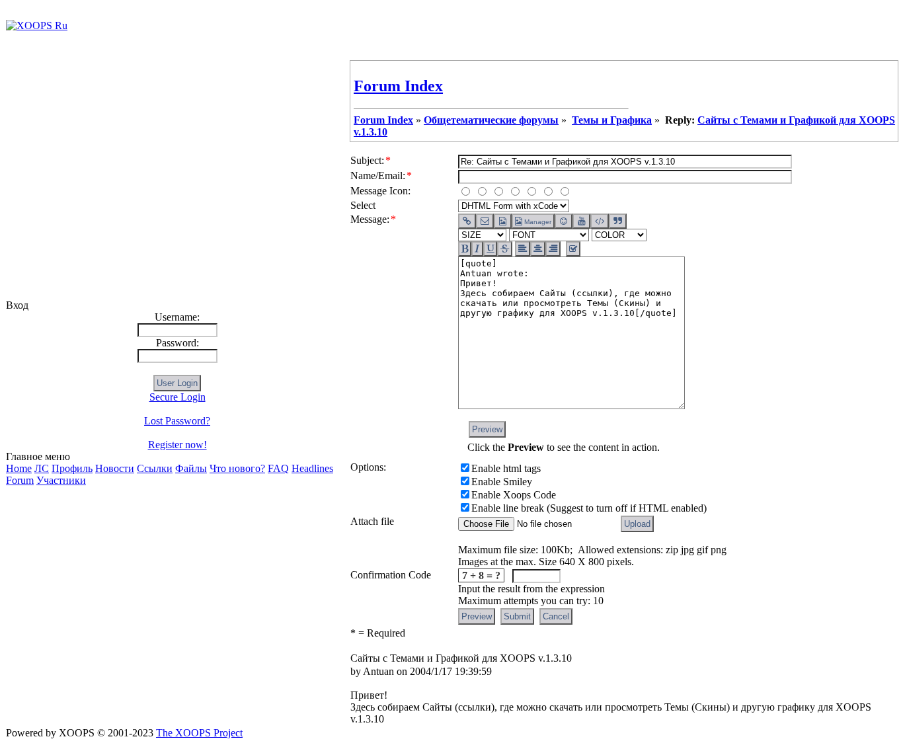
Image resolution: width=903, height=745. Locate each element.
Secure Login (177, 397)
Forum (20, 480)
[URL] (467, 221)
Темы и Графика (612, 120)
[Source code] (599, 221)
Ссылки (155, 468)
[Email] (485, 221)
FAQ (278, 468)
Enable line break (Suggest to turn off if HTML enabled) (589, 508)
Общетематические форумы (491, 120)
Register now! (177, 444)
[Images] (503, 221)
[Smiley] (563, 221)
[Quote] (618, 221)
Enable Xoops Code (513, 494)
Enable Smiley (501, 481)
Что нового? (237, 468)
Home (19, 468)
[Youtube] (581, 221)
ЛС (41, 468)
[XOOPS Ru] (36, 25)
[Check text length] (573, 248)
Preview (487, 429)
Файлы (191, 468)
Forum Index (398, 86)
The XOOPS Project (199, 732)
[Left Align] (464, 248)
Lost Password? (177, 420)
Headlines (312, 468)
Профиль (72, 468)
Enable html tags (506, 468)
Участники (61, 480)
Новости (114, 468)
